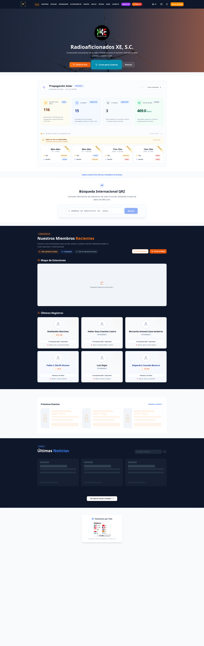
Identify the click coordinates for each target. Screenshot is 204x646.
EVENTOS (86, 4)
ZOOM (108, 4)
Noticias (128, 64)
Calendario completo (154, 404)
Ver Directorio (141, 251)
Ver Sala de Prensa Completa (100, 484)
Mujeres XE (125, 4)
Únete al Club (81, 64)
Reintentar (159, 464)
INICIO (37, 4)
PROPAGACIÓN (63, 4)
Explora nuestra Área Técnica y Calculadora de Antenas (102, 175)
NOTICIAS (54, 4)
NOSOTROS (45, 4)
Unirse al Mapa (159, 251)
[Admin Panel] (167, 4)
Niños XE (138, 4)
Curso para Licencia (107, 64)
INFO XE (93, 4)
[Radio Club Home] (23, 4)
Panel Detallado (153, 87)
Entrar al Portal (177, 4)
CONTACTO (115, 4)
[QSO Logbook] (161, 4)
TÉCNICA (101, 4)
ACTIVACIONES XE (75, 4)
